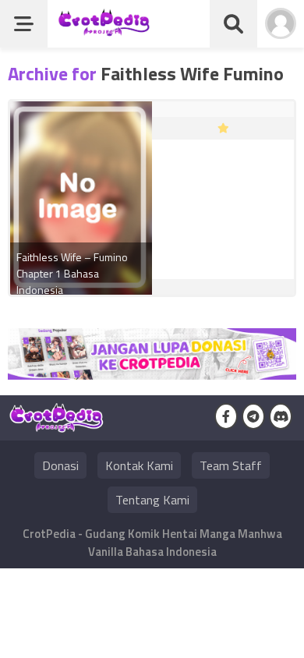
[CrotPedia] (104, 29)
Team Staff (231, 465)
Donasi (60, 465)
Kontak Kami (139, 465)
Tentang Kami (152, 499)
